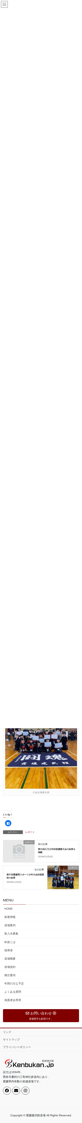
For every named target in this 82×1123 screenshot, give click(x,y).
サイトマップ (11, 1039)
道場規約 (10, 966)
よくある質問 (12, 991)
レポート (30, 832)
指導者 (8, 950)
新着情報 (10, 917)
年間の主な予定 (14, 983)
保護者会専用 (12, 1000)
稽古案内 (10, 975)
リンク (7, 1032)
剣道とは (10, 942)
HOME (8, 908)
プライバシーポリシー (17, 1047)
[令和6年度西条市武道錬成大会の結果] (41, 740)
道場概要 (10, 958)
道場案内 (10, 925)
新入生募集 (11, 933)
